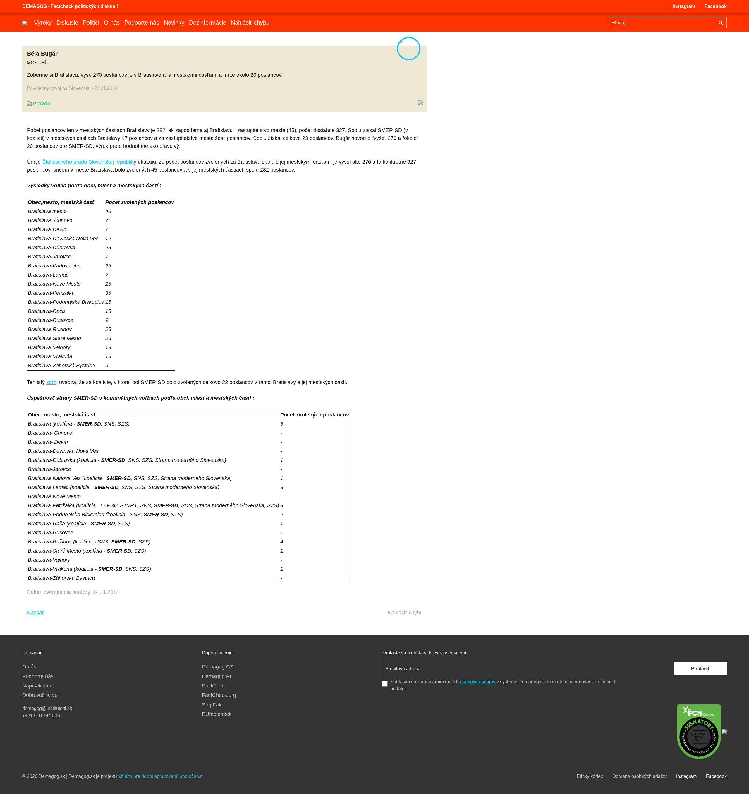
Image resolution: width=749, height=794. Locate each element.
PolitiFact (213, 686)
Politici (91, 22)
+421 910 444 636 (41, 715)
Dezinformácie (207, 22)
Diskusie (67, 22)
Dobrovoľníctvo (40, 695)
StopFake (213, 705)
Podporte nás (141, 22)
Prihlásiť (700, 668)
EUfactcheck (216, 714)
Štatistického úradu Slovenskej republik (87, 162)
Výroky (43, 22)
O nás (112, 22)
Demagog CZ (217, 667)
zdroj (52, 382)
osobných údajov (477, 681)
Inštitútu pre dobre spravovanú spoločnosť (159, 776)
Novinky (174, 22)
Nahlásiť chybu (250, 22)
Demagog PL (217, 676)
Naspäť (35, 612)
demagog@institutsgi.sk (47, 708)
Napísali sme (37, 686)
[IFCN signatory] (699, 731)
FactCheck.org (219, 695)
